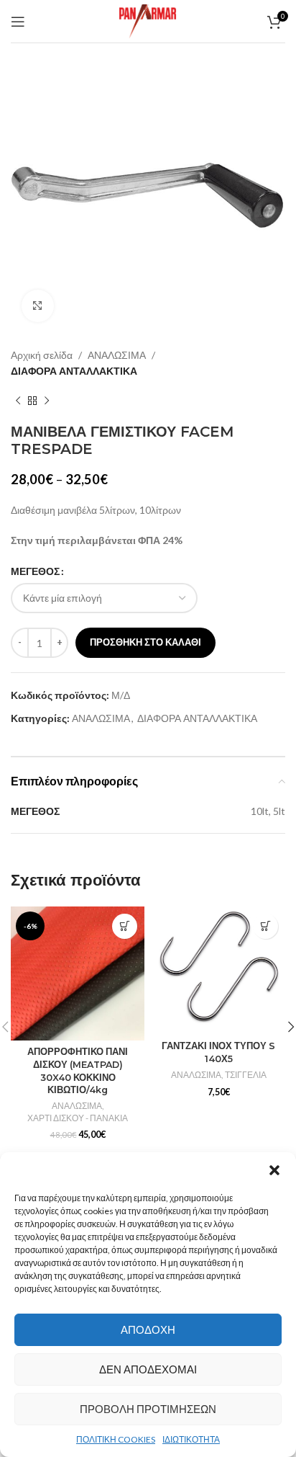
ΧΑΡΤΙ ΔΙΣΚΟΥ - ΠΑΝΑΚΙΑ (77, 1118)
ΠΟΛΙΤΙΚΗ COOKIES (115, 1439)
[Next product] (47, 401)
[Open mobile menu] (18, 21)
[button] (274, 1170)
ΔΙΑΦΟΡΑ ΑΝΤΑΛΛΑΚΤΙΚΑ (74, 371)
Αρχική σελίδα (42, 355)
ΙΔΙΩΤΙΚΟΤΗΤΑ (191, 1439)
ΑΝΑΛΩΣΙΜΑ (117, 355)
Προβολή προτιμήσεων (148, 1408)
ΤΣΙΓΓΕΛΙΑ (246, 1074)
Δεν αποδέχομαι (148, 1369)
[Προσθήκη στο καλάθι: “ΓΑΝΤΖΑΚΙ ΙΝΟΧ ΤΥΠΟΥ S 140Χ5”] (265, 926)
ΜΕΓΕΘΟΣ (35, 571)
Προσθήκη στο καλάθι (145, 642)
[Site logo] (148, 20)
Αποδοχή (148, 1329)
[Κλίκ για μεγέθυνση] (38, 306)
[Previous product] (18, 401)
